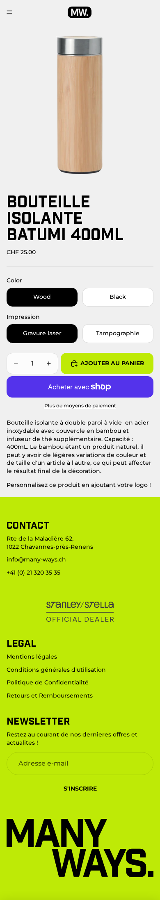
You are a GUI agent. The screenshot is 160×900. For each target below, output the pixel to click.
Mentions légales (32, 656)
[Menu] (9, 12)
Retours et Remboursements (50, 695)
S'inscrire (80, 788)
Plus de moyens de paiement (80, 406)
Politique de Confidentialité (48, 682)
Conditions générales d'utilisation (56, 669)
